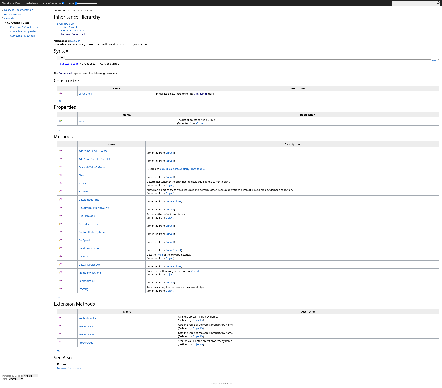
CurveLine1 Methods (22, 35)
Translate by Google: (12, 375)
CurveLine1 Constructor (24, 27)
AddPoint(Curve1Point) (93, 151)
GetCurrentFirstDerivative (94, 207)
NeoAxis (9, 18)
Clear (82, 175)
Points (82, 121)
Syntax (61, 51)
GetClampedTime (89, 199)
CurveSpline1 (173, 201)
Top (59, 100)
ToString (83, 289)
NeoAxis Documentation (18, 9)
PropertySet (86, 342)
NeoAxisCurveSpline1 (73, 30)
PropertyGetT (88, 334)
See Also (63, 357)
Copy (434, 60)
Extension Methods (74, 304)
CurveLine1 (85, 93)
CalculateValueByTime (92, 167)
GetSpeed (84, 240)
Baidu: (5, 378)
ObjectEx (198, 320)
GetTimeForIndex (89, 248)
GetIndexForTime (89, 224)
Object (169, 185)
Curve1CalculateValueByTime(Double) (182, 169)
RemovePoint (86, 280)
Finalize (83, 191)
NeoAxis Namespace (69, 368)
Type (160, 254)
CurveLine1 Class (18, 22)
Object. (195, 271)
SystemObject (65, 23)
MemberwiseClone (90, 272)
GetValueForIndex (89, 264)
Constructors (68, 81)
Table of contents (51, 3)
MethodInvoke (87, 318)
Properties (65, 107)
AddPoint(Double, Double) (94, 159)
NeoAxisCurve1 (68, 27)
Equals (82, 183)
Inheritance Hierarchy (77, 17)
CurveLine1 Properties (23, 31)
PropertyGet (86, 326)
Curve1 (200, 123)
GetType (83, 256)
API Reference (12, 14)
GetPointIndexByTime (92, 232)
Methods (63, 136)
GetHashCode (87, 215)
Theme (70, 3)
